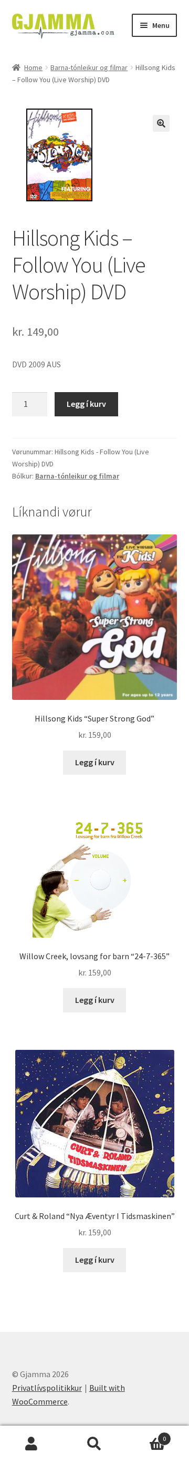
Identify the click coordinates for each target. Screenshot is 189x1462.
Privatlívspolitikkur (47, 1387)
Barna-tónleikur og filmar (89, 67)
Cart (146, 1434)
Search (94, 1444)
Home (33, 67)
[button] (161, 123)
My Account (31, 1444)
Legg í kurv (86, 403)
